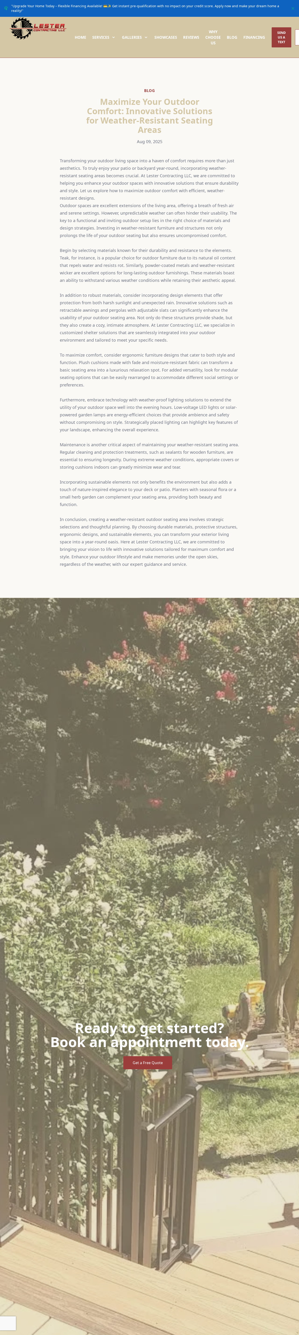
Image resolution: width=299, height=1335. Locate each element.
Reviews (191, 37)
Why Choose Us (213, 37)
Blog (232, 37)
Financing (254, 37)
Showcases (165, 37)
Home (80, 37)
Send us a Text (281, 37)
